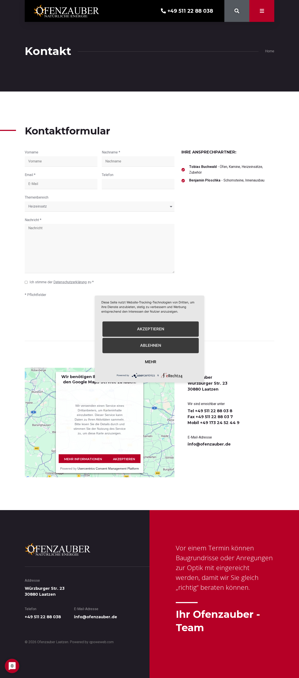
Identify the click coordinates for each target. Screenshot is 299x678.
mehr (150, 361)
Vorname (31, 152)
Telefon (107, 175)
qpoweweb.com (101, 642)
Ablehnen (150, 345)
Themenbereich (36, 197)
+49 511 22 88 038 (189, 11)
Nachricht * (33, 220)
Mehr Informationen (83, 459)
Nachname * (111, 152)
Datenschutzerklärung (70, 282)
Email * (30, 175)
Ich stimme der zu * (62, 282)
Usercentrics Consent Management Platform (108, 468)
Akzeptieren (124, 459)
